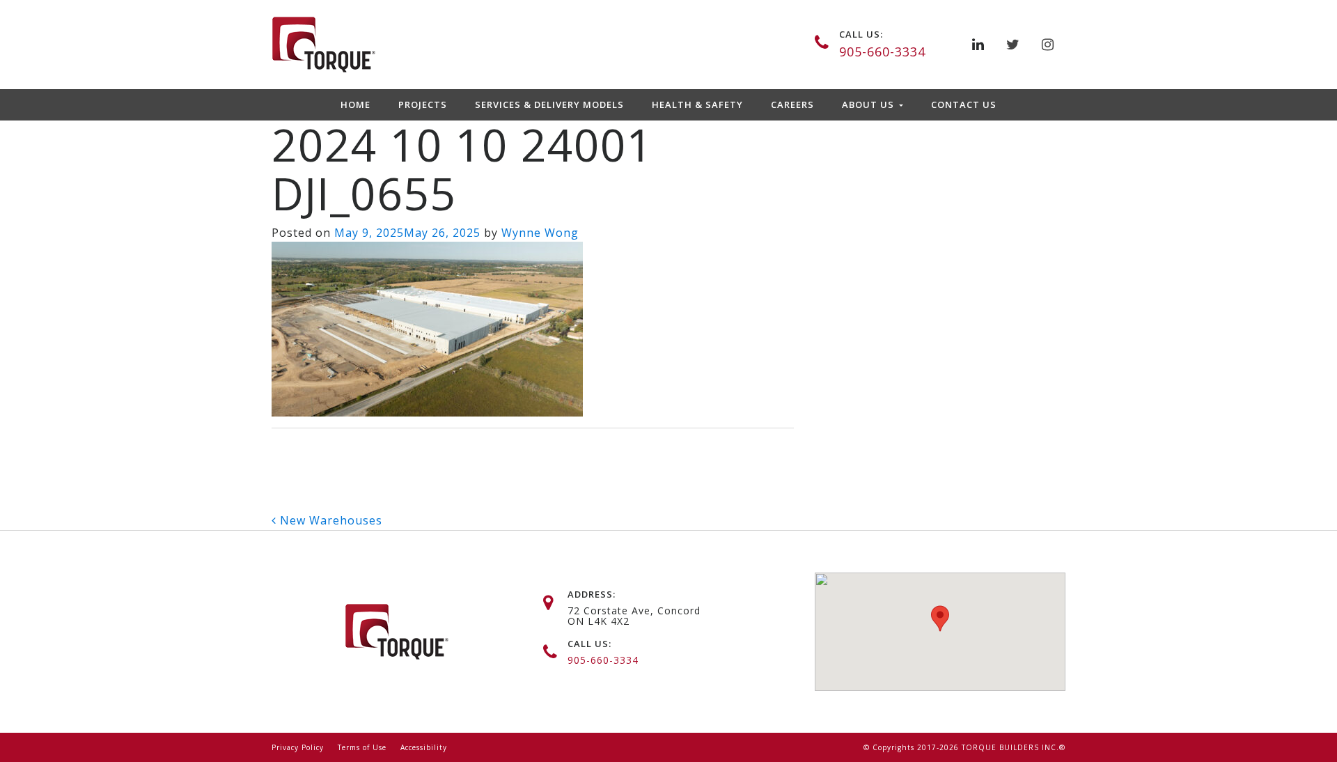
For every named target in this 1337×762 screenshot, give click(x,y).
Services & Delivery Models (549, 104)
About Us (869, 104)
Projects (422, 104)
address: (592, 594)
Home (355, 104)
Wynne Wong (540, 232)
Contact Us (963, 104)
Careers (792, 104)
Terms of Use (362, 747)
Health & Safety (697, 104)
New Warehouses (329, 520)
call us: (861, 34)
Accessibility (423, 747)
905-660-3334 (882, 51)
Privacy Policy (298, 747)
